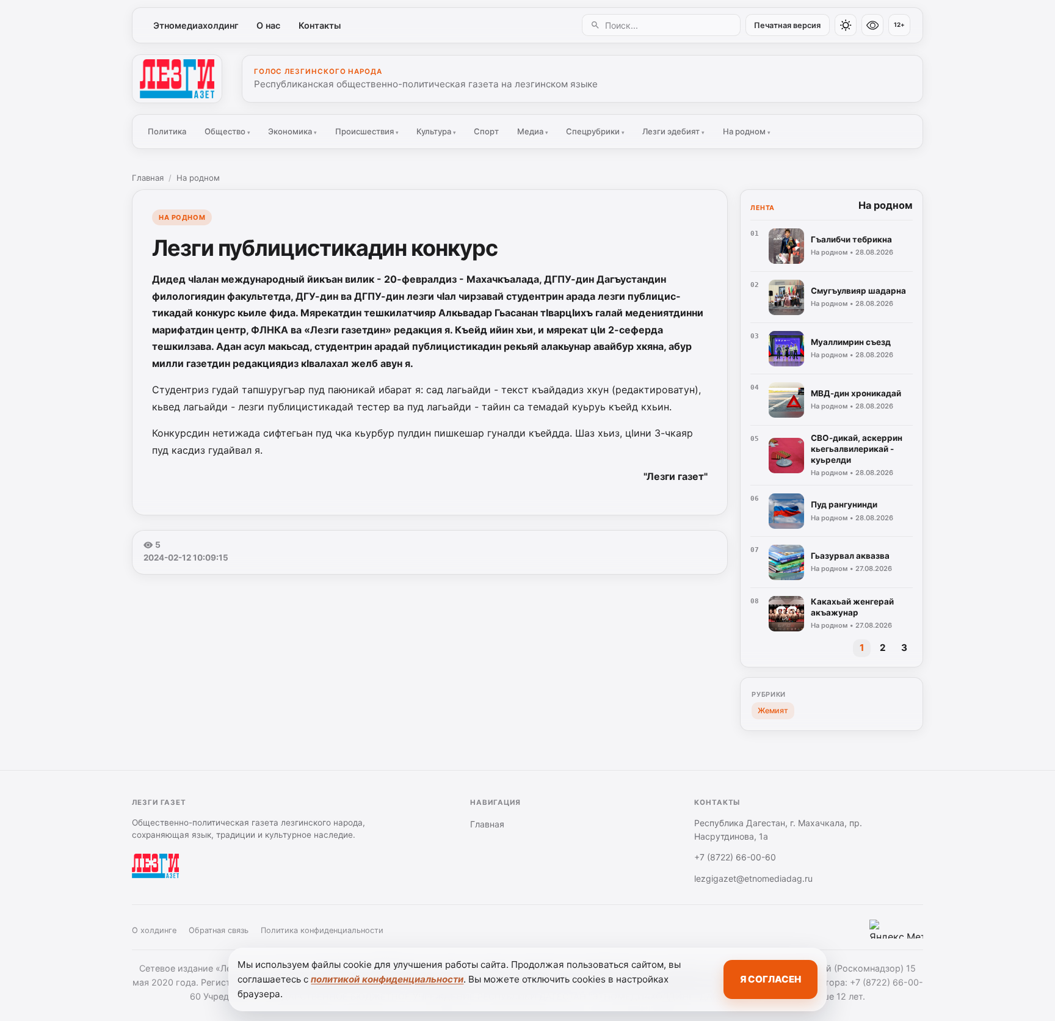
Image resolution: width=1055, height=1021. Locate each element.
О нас (268, 25)
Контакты (320, 25)
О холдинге (154, 930)
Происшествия (367, 131)
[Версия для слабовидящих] (872, 25)
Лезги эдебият (673, 131)
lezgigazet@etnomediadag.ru (753, 878)
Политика (167, 131)
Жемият (773, 710)
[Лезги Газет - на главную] (177, 78)
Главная (148, 178)
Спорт (486, 131)
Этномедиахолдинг (196, 25)
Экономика (292, 131)
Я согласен (770, 979)
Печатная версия (787, 25)
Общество (227, 131)
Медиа (532, 131)
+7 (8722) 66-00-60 (735, 857)
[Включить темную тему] (846, 25)
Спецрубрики (595, 131)
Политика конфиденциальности (322, 930)
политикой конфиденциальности (387, 979)
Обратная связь (218, 930)
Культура (436, 131)
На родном (746, 131)
